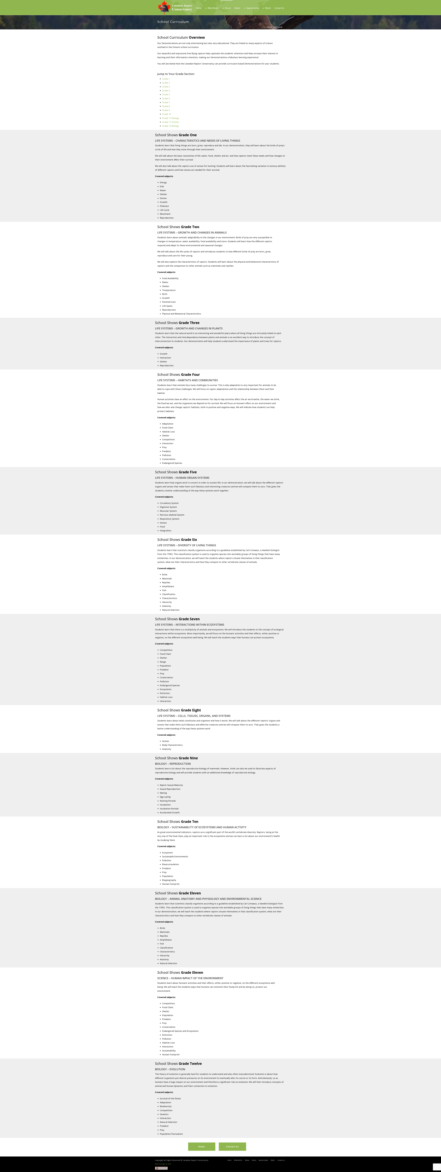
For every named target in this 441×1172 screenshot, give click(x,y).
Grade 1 (166, 78)
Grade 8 (166, 106)
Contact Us (279, 8)
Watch (268, 8)
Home (198, 8)
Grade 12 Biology (170, 126)
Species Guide (253, 8)
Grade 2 (166, 82)
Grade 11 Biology (170, 118)
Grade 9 (166, 110)
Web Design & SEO (163, 1164)
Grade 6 (166, 98)
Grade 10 (166, 114)
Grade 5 (166, 94)
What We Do (213, 8)
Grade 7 (166, 102)
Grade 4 (166, 90)
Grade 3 (166, 86)
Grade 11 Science (170, 122)
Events (237, 8)
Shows (228, 8)
